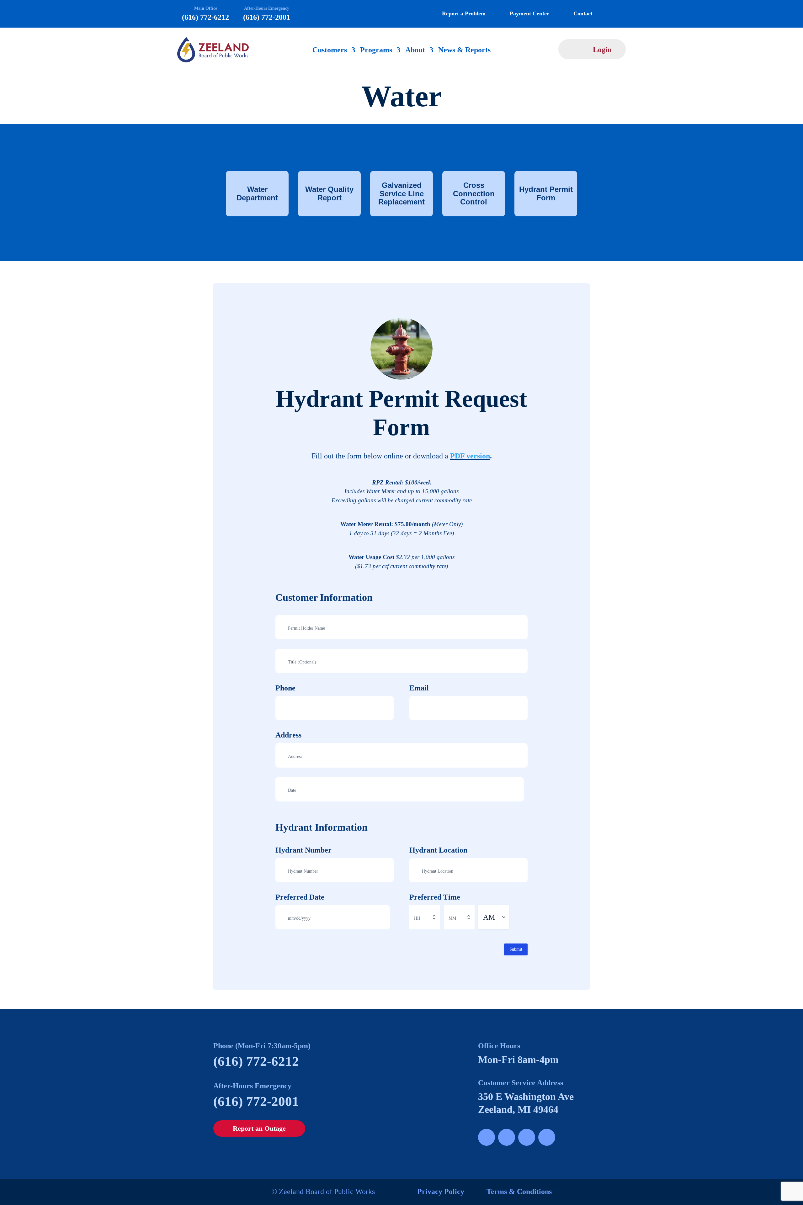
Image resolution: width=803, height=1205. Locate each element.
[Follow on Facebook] (486, 1137)
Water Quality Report (329, 193)
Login (602, 49)
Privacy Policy (440, 1191)
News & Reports (464, 51)
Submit (515, 949)
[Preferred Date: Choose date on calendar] (384, 917)
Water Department (257, 193)
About (415, 51)
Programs (376, 51)
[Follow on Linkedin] (546, 1137)
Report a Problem (464, 13)
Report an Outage (259, 1128)
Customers (329, 51)
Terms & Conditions (519, 1191)
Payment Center (529, 13)
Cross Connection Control (474, 193)
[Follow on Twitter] (526, 1137)
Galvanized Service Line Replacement (401, 193)
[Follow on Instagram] (506, 1137)
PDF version (470, 456)
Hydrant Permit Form (546, 193)
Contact (583, 13)
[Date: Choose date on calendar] (518, 789)
